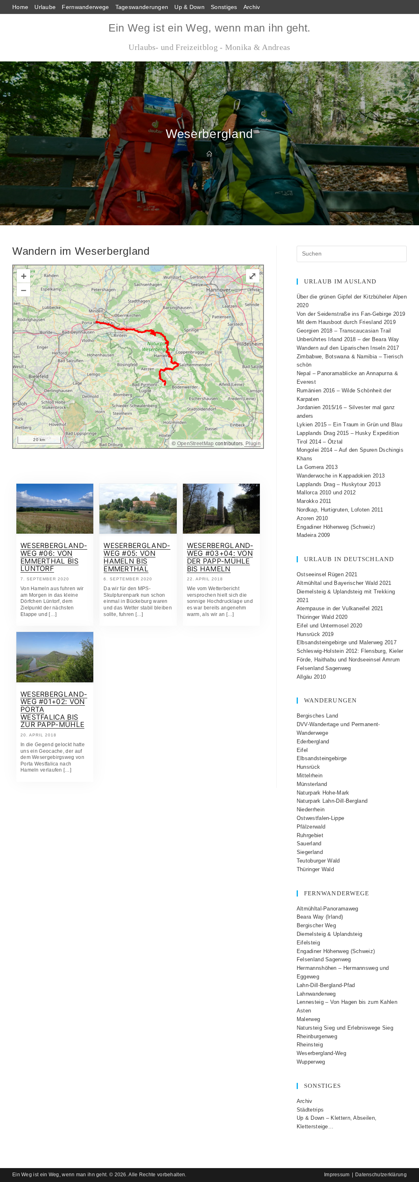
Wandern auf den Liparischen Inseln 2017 (348, 348)
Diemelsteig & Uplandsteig (330, 934)
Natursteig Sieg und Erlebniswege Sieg (345, 1028)
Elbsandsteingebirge (322, 758)
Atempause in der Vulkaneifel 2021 (340, 608)
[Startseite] (209, 154)
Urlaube (45, 7)
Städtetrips (310, 1110)
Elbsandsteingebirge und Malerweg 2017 (346, 642)
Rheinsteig (310, 1045)
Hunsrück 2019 (315, 634)
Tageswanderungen (142, 7)
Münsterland (312, 784)
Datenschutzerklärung (381, 1174)
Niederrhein (310, 809)
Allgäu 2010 (311, 677)
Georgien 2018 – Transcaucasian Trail (344, 331)
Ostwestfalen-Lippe (320, 818)
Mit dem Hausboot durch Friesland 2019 (346, 322)
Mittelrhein (309, 775)
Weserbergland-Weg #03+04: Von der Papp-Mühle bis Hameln (220, 557)
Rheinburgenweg (317, 1036)
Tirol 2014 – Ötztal (320, 442)
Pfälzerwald (311, 827)
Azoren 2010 (312, 518)
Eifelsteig (308, 943)
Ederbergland (313, 741)
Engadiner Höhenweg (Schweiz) (336, 527)
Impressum (337, 1174)
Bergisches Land (317, 716)
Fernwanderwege (85, 7)
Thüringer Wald (315, 869)
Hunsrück (308, 767)
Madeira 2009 (313, 535)
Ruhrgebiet (310, 835)
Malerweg (308, 1019)
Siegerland (310, 852)
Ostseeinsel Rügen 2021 (327, 574)
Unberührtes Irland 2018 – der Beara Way (348, 339)
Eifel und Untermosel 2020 (330, 626)
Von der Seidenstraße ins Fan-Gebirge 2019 (351, 314)
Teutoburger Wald (318, 861)
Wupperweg (311, 1062)
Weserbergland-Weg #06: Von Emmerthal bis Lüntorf (53, 557)
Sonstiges (224, 7)
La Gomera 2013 (317, 467)
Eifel (302, 750)
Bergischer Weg (316, 925)
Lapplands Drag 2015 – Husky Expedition (348, 433)
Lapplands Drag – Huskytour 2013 (339, 484)
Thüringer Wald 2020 (322, 617)
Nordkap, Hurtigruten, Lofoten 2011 (340, 510)
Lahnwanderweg (316, 994)
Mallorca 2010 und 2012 (326, 492)
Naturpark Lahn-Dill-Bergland (332, 801)
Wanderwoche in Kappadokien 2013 (341, 476)
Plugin (252, 443)
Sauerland (309, 843)
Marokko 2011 (314, 501)
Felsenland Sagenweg (324, 668)
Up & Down (189, 7)
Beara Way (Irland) (320, 917)
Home (20, 7)
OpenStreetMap (195, 443)
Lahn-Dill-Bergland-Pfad (326, 985)
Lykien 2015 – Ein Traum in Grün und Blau (349, 424)
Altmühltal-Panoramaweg (327, 909)
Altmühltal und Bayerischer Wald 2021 (344, 583)
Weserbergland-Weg (321, 1053)
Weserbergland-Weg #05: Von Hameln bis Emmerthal (137, 557)
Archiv (251, 7)
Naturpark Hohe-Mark (323, 793)
